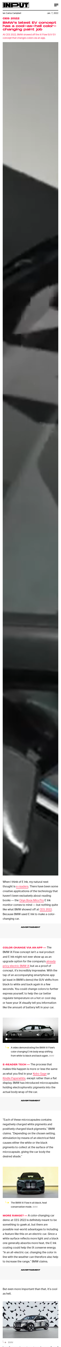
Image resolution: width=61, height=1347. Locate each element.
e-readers (22, 886)
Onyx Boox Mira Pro (31, 900)
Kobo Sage (40, 1073)
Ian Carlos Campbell (12, 13)
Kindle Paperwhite (14, 1078)
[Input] (16, 5)
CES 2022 (46, 909)
